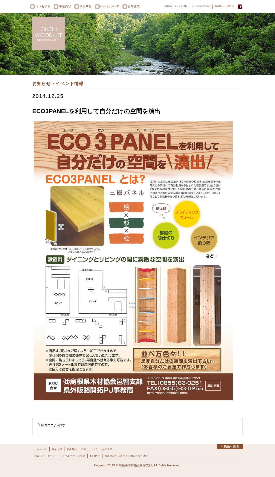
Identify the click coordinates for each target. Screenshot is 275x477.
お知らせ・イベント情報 (175, 6)
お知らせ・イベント (46, 455)
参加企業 (134, 6)
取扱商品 (86, 6)
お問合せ (95, 455)
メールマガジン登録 (201, 6)
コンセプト (42, 6)
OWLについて (109, 6)
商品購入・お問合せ (224, 6)
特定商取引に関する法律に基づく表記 (126, 455)
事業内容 (65, 6)
